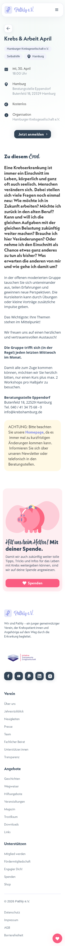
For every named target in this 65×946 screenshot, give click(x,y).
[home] (19, 10)
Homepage (34, 432)
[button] (56, 10)
